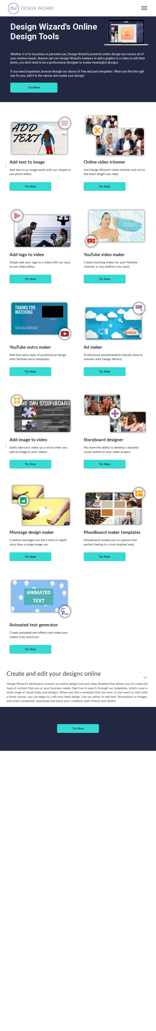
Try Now (34, 87)
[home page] (30, 8)
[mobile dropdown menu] (144, 8)
